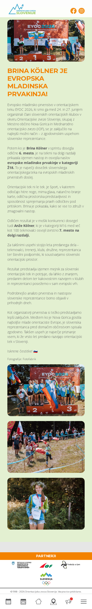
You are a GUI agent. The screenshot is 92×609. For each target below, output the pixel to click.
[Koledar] (8, 601)
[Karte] (53, 601)
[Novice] (68, 601)
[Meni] (84, 601)
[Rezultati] (23, 601)
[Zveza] (38, 601)
